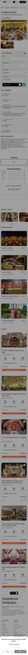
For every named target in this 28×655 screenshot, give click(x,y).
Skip (8, 651)
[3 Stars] (14, 644)
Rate (20, 651)
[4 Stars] (16, 644)
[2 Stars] (12, 644)
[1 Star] (10, 644)
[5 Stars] (18, 644)
